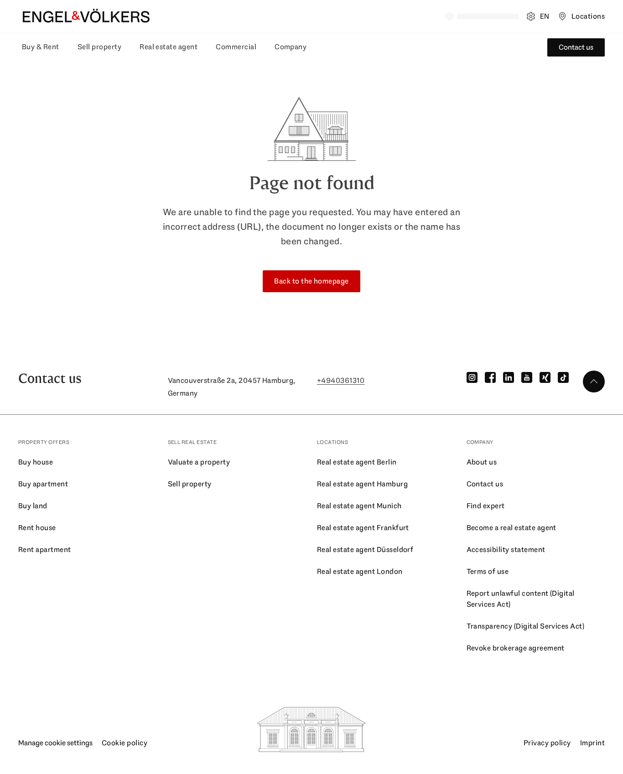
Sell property (99, 47)
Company (290, 47)
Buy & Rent (40, 47)
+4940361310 (340, 380)
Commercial (236, 47)
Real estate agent (168, 47)
